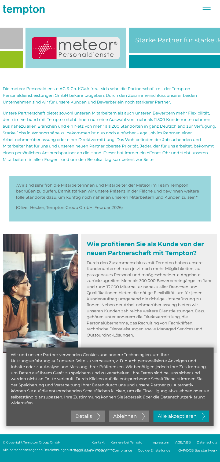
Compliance (122, 450)
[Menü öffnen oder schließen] (206, 9)
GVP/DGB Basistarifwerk (197, 450)
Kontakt (98, 442)
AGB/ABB (183, 442)
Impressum (160, 442)
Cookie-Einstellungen (155, 450)
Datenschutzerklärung (183, 397)
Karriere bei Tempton (128, 442)
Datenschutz (207, 442)
